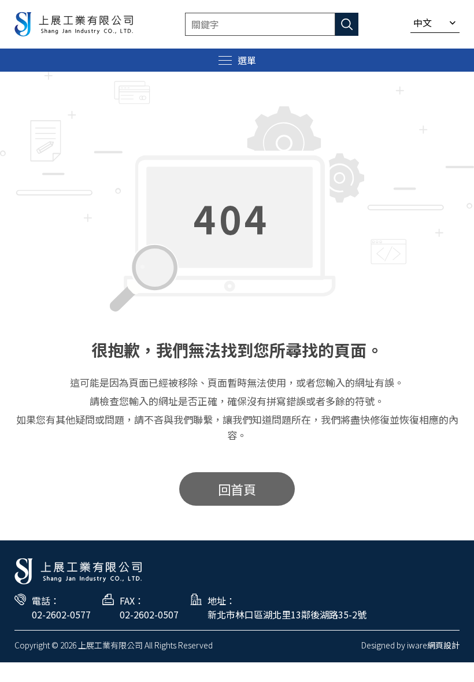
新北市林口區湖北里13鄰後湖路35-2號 (287, 614)
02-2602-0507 (149, 614)
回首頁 (237, 489)
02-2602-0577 (61, 614)
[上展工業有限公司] (73, 24)
